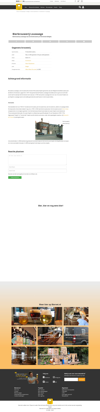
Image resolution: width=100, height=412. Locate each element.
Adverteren (57, 1)
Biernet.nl (41, 408)
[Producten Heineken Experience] (38, 265)
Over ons (16, 390)
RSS (56, 382)
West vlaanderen (34, 11)
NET (20, 1)
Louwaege (48, 11)
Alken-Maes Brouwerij (31, 69)
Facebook (47, 377)
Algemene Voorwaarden (68, 390)
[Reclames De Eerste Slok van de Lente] (81, 241)
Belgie (28, 11)
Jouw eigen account (67, 394)
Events (55, 7)
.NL (23, 1)
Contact (51, 1)
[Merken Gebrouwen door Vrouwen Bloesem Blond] (50, 241)
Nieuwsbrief (65, 396)
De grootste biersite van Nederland (32, 1)
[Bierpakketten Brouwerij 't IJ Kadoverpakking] (85, 265)
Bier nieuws (41, 393)
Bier (26, 7)
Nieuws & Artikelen (34, 7)
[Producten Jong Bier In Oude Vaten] (81, 217)
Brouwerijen (49, 7)
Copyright (64, 391)
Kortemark (42, 11)
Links (63, 393)
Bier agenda (41, 396)
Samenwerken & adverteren (21, 394)
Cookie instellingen (19, 396)
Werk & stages (18, 393)
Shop (60, 7)
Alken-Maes (65, 109)
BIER (17, 1)
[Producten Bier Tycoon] (14, 265)
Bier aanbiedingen (42, 391)
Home (18, 11)
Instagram (57, 377)
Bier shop (40, 394)
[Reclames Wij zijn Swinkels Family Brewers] (50, 217)
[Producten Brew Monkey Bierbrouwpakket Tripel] (61, 265)
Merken (42, 7)
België (27, 66)
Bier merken (41, 390)
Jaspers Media (57, 408)
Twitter (47, 382)
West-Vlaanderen (29, 63)
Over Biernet (63, 1)
